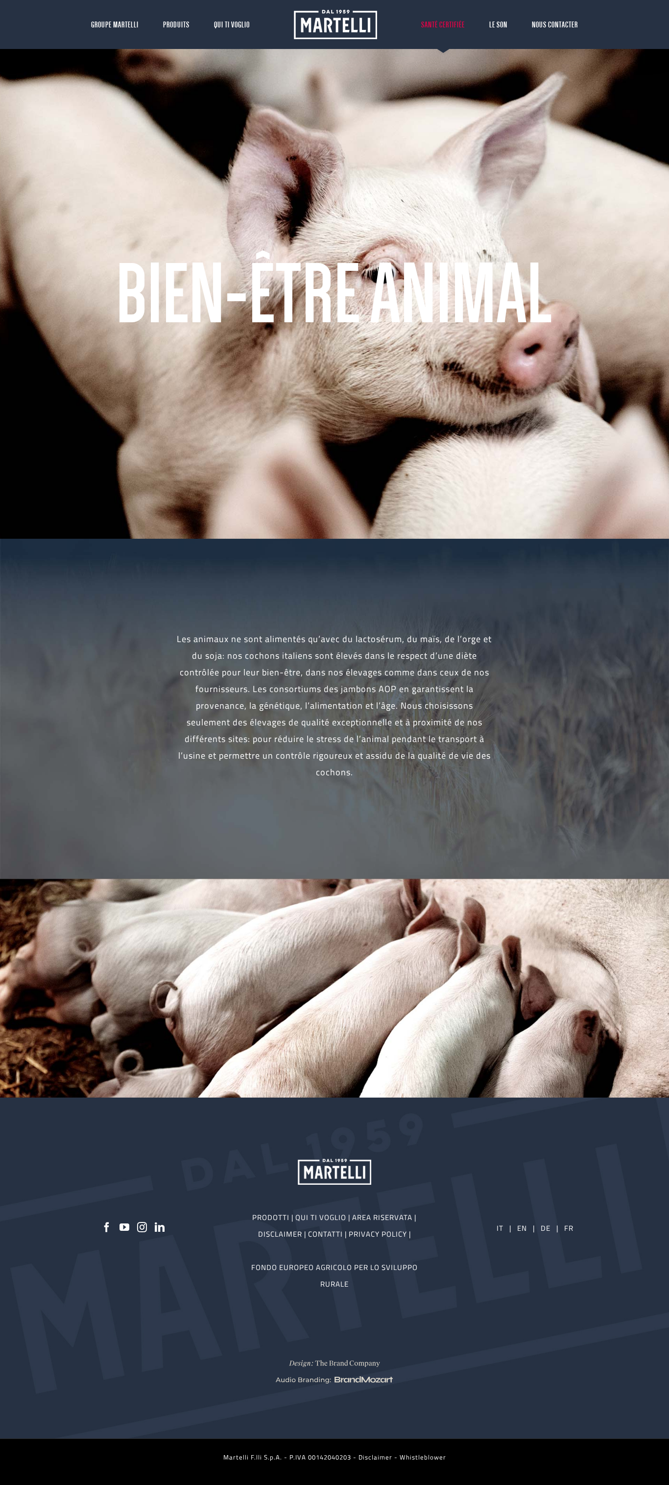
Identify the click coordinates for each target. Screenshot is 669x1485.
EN (522, 1228)
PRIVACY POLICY (379, 1234)
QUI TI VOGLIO (320, 1217)
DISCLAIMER (281, 1234)
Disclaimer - (379, 1457)
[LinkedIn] (160, 1227)
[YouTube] (124, 1227)
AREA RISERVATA (383, 1217)
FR (568, 1228)
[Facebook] (107, 1227)
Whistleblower (423, 1457)
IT (500, 1228)
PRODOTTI (270, 1217)
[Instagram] (142, 1227)
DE (546, 1228)
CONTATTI (326, 1234)
